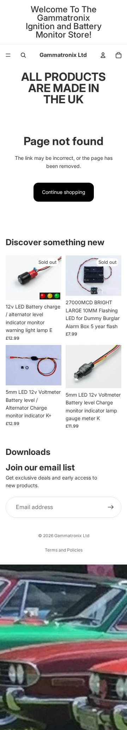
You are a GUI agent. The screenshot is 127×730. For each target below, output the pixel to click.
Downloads (28, 452)
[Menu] (8, 55)
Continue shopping (63, 192)
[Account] (103, 55)
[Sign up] (110, 507)
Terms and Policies (64, 550)
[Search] (23, 55)
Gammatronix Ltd (71, 535)
